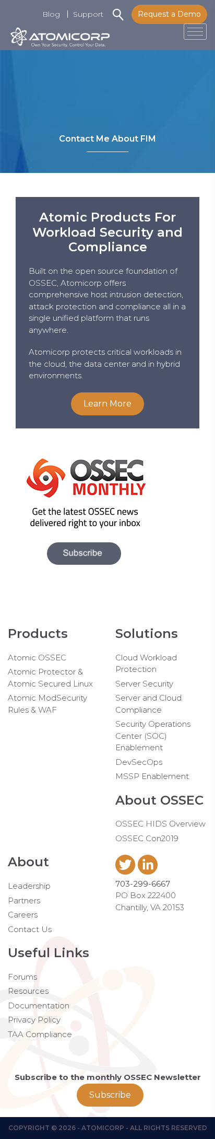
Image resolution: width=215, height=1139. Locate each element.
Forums (22, 977)
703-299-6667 (142, 884)
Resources (28, 991)
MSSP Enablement (152, 776)
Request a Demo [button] (169, 14)
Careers (23, 915)
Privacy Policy (34, 1020)
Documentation (38, 1005)
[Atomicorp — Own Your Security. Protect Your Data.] (60, 32)
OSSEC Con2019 (146, 838)
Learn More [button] (107, 404)
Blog (51, 14)
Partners (24, 900)
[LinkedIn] (149, 872)
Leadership (29, 886)
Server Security (144, 684)
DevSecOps (138, 762)
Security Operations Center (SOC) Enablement (152, 735)
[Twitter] (126, 872)
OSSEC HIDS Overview (160, 824)
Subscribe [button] (110, 1095)
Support (88, 14)
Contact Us (30, 929)
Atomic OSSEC (37, 658)
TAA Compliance (40, 1034)
